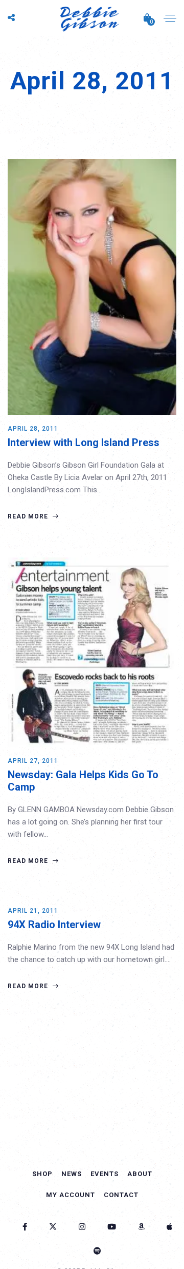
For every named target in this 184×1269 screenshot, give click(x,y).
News (71, 1174)
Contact (121, 1195)
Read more (29, 516)
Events (104, 1174)
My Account (70, 1195)
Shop (42, 1174)
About (139, 1174)
